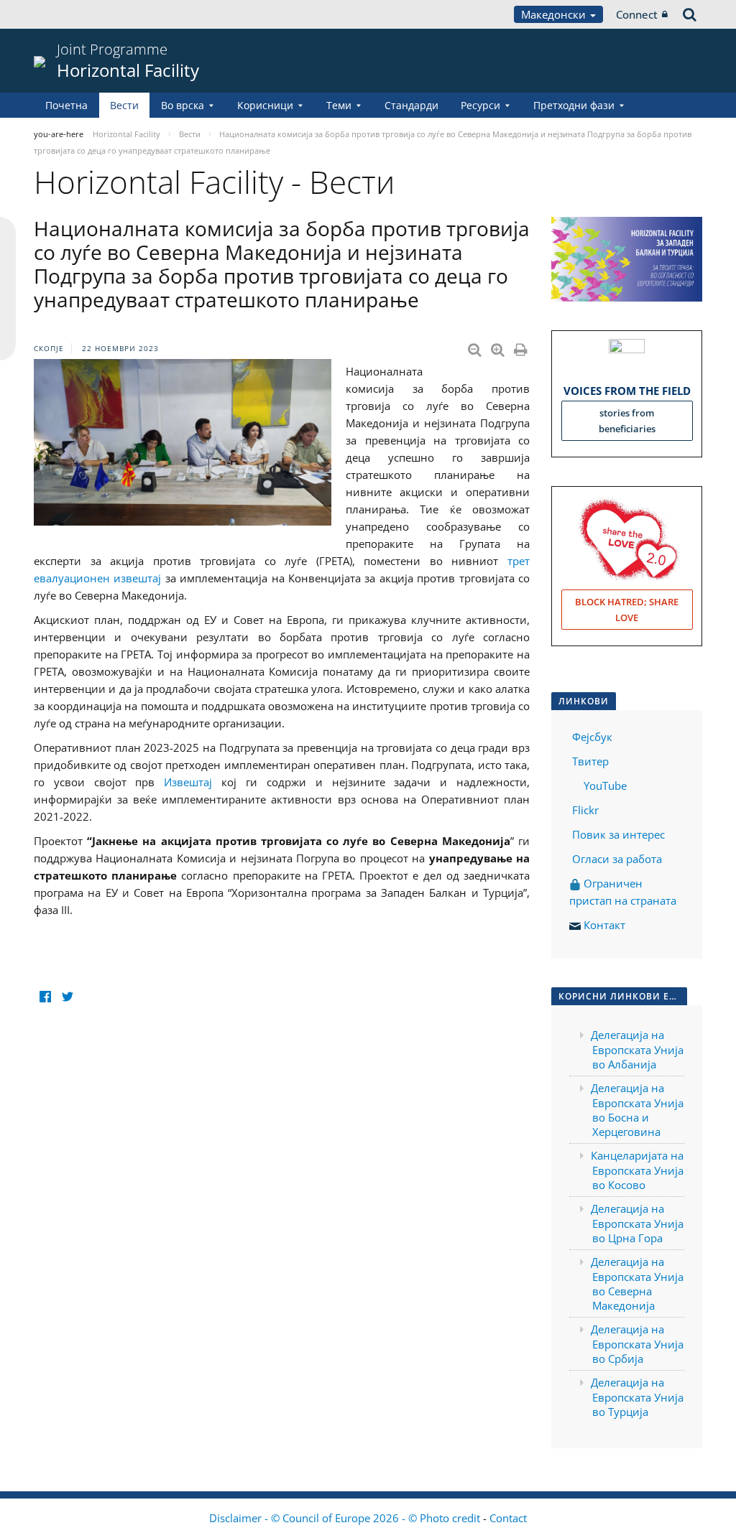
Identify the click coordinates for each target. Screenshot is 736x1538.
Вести (124, 105)
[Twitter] (67, 997)
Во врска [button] (182, 105)
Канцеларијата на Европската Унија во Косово (637, 1170)
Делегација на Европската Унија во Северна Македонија (637, 1283)
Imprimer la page (522, 347)
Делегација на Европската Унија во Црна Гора (637, 1223)
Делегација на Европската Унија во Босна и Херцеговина (637, 1110)
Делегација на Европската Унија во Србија (637, 1344)
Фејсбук (592, 737)
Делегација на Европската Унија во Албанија (637, 1049)
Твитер (590, 761)
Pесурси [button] (480, 105)
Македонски (555, 14)
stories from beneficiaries (627, 420)
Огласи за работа (617, 859)
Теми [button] (338, 105)
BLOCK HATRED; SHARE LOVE (626, 609)
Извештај (188, 782)
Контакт (604, 925)
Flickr (584, 810)
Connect (637, 14)
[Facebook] (45, 997)
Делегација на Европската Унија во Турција (637, 1397)
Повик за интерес (618, 834)
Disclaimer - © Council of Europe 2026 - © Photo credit (346, 1518)
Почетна (66, 105)
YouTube (604, 785)
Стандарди (411, 105)
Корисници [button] (265, 105)
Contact (508, 1518)
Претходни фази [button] (574, 105)
